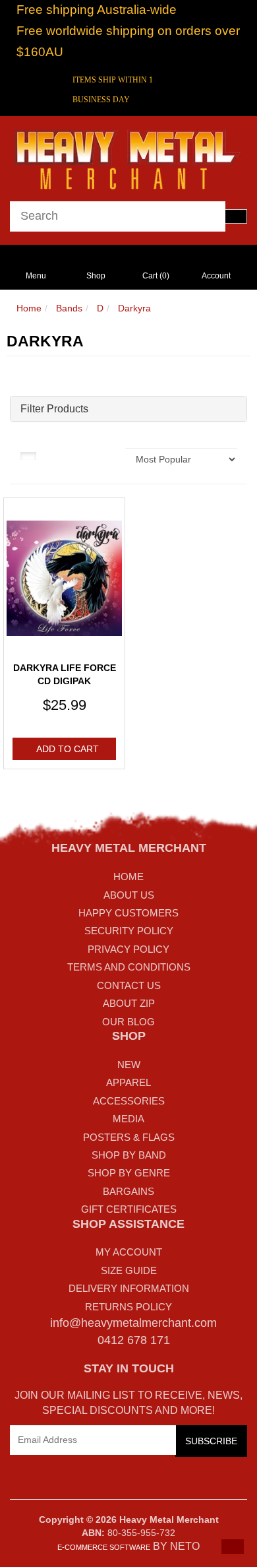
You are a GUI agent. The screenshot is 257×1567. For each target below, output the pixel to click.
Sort (107, 454)
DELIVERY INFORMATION (129, 1288)
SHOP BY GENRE (129, 1172)
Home (29, 308)
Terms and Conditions (128, 967)
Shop (95, 275)
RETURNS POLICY (128, 1306)
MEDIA (128, 1118)
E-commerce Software (103, 1547)
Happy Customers (128, 912)
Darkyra (134, 308)
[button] (232, 1546)
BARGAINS (128, 1191)
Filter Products (54, 408)
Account (216, 275)
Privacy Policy (128, 949)
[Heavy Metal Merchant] (128, 157)
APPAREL (128, 1082)
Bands (69, 308)
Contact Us (129, 985)
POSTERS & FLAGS (129, 1137)
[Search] (236, 216)
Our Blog (128, 1021)
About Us (128, 895)
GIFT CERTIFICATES (129, 1209)
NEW (128, 1064)
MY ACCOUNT (129, 1252)
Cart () (155, 275)
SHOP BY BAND (129, 1155)
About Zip (129, 1003)
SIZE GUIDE (129, 1270)
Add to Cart (67, 749)
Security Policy (128, 930)
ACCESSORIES (129, 1100)
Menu (36, 275)
